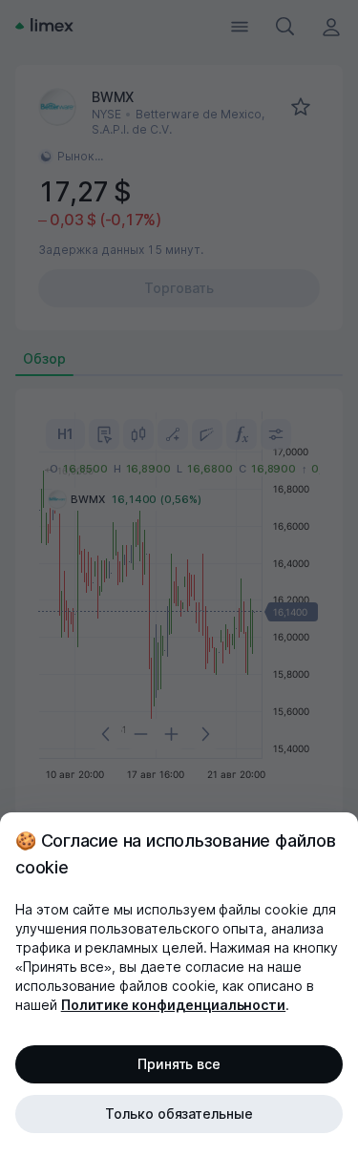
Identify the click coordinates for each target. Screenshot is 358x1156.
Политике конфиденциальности (173, 1005)
